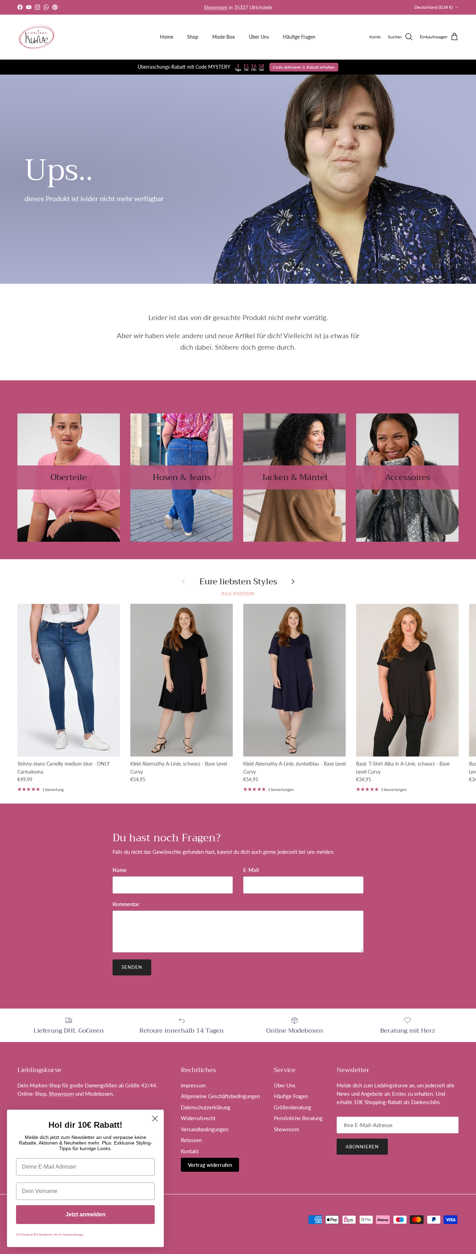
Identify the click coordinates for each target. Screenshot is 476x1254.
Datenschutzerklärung (205, 1107)
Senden (132, 967)
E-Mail (251, 870)
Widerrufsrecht (198, 1118)
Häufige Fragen (299, 37)
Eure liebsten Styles (238, 582)
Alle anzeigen (238, 593)
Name (119, 870)
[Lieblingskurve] (36, 37)
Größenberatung (292, 1107)
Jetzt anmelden (86, 1214)
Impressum (193, 1085)
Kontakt (190, 1151)
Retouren (191, 1140)
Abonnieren (362, 1146)
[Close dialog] (155, 1118)
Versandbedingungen (204, 1129)
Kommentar (126, 904)
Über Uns (259, 37)
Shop (192, 37)
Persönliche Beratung (298, 1118)
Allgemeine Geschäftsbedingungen (220, 1096)
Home (166, 37)
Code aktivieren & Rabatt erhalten (304, 67)
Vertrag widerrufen (210, 1165)
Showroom (216, 7)
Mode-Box (223, 37)
